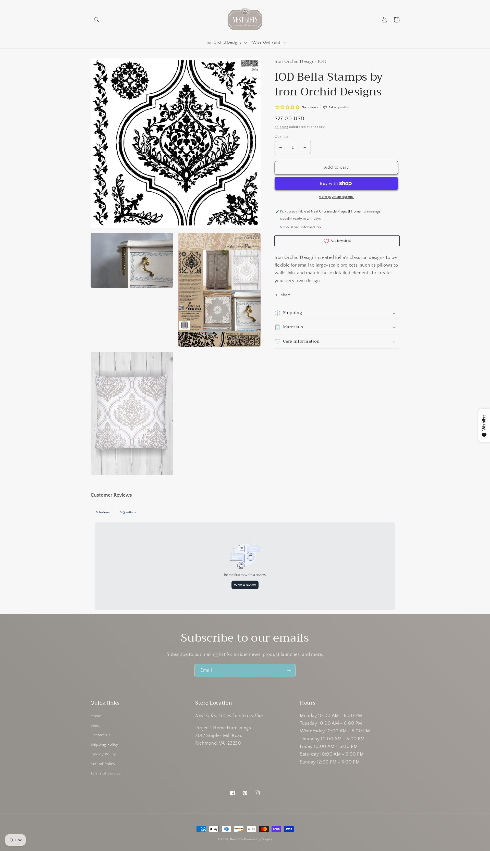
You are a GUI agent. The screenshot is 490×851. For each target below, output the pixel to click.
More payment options (336, 196)
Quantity (282, 136)
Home (96, 716)
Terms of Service (106, 773)
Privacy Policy (103, 754)
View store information (300, 227)
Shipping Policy (104, 744)
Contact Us (101, 735)
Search (97, 725)
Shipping (281, 127)
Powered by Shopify (258, 839)
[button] (97, 20)
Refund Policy (103, 764)
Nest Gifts (236, 839)
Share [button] (286, 295)
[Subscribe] (289, 670)
